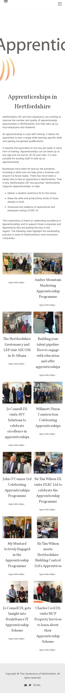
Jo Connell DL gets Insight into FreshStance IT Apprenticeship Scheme (17, 619)
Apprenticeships (16, 282)
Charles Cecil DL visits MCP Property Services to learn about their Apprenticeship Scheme (48, 625)
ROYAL (37, 685)
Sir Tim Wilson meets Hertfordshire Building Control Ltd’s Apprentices (48, 555)
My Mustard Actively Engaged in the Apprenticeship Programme (17, 555)
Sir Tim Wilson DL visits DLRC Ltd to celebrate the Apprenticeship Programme (48, 490)
